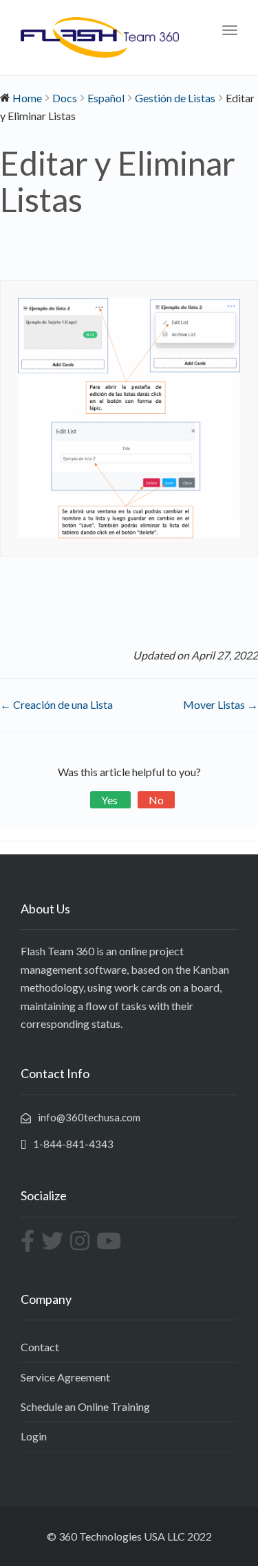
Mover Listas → (220, 704)
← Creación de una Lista (56, 704)
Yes (110, 799)
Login (34, 1435)
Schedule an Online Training (85, 1406)
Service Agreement (65, 1376)
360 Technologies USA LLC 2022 (135, 1536)
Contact (40, 1346)
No (156, 799)
